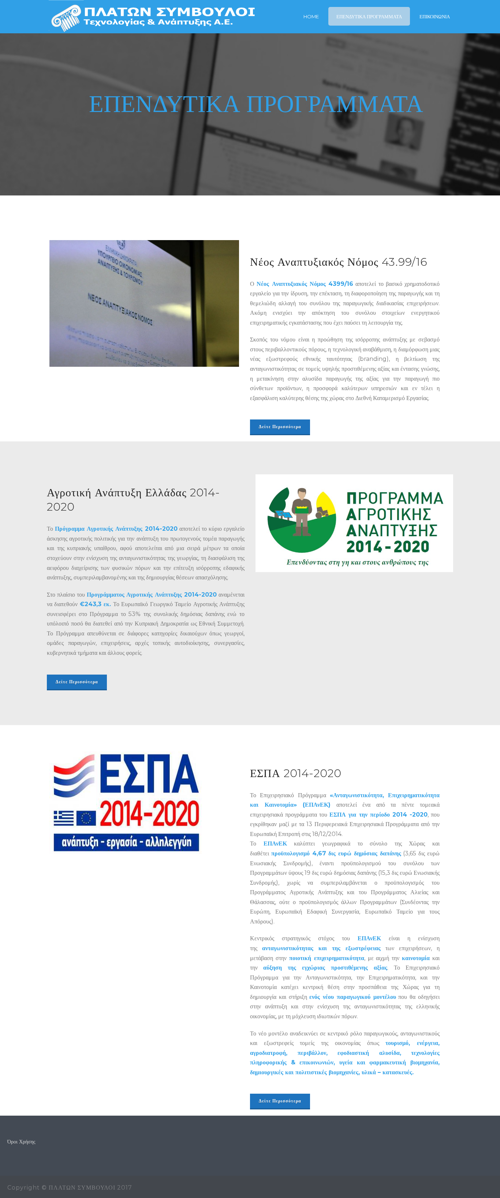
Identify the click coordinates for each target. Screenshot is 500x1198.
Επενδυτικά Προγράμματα (369, 16)
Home (311, 16)
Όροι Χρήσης (21, 1141)
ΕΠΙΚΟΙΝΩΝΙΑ (434, 16)
